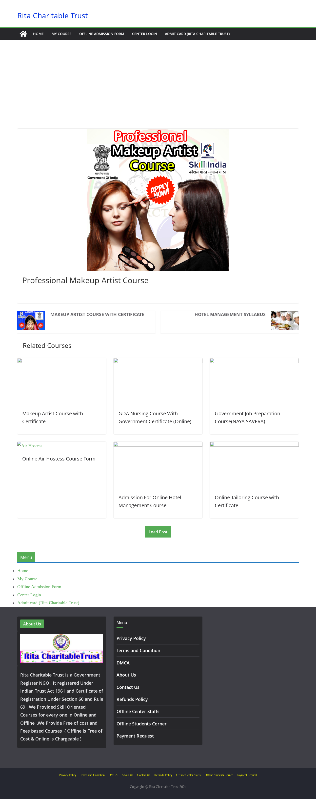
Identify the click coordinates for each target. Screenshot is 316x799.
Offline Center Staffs (138, 711)
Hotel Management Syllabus (230, 314)
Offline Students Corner (142, 724)
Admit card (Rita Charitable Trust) (197, 33)
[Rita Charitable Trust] (23, 34)
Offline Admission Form (101, 33)
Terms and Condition (138, 650)
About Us (126, 675)
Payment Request (135, 736)
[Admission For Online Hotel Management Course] (158, 445)
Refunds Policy (132, 699)
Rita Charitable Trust (52, 15)
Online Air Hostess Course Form (59, 458)
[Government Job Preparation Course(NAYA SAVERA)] (254, 362)
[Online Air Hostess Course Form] (29, 445)
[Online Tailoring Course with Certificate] (254, 445)
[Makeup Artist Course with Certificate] (61, 362)
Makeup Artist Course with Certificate (97, 314)
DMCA (123, 663)
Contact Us (128, 687)
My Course (61, 33)
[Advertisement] (158, 91)
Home (38, 33)
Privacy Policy (131, 638)
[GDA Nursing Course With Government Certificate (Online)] (158, 362)
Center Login (144, 33)
